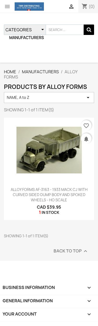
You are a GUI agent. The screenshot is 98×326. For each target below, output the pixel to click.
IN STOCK (50, 212)
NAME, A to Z (49, 97)
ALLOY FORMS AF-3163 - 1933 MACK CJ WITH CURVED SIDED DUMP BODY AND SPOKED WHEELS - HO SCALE (49, 194)
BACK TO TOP (71, 251)
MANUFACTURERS (26, 37)
